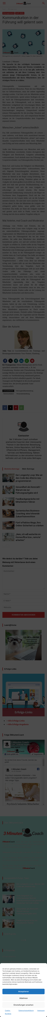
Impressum (41, 1010)
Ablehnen (23, 998)
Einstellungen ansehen (23, 1005)
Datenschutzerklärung (26, 1010)
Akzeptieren (23, 991)
